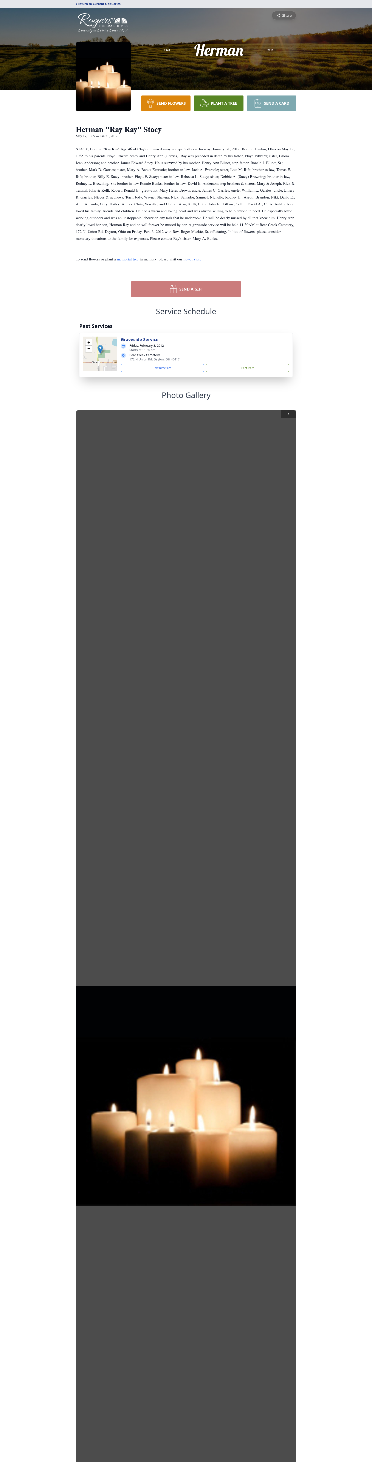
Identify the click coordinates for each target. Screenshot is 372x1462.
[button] (100, 349)
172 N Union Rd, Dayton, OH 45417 (154, 359)
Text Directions (162, 368)
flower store (192, 259)
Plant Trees (247, 368)
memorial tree (128, 259)
